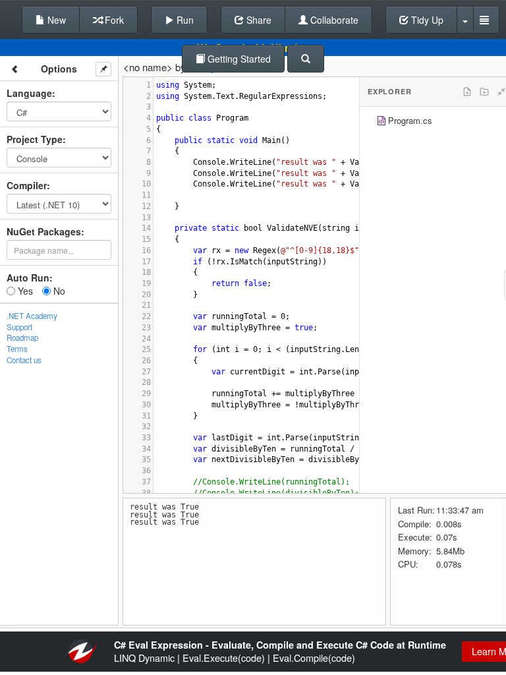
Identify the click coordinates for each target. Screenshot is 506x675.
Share (257, 19)
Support (19, 327)
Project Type (35, 139)
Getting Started (238, 58)
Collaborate (333, 19)
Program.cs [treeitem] (410, 120)
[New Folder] (484, 92)
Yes (24, 290)
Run (184, 19)
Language (29, 93)
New (55, 19)
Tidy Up (425, 19)
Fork (113, 19)
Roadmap (22, 337)
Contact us (24, 360)
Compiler (27, 185)
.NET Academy (32, 315)
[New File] (467, 92)
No (58, 290)
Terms (17, 348)
